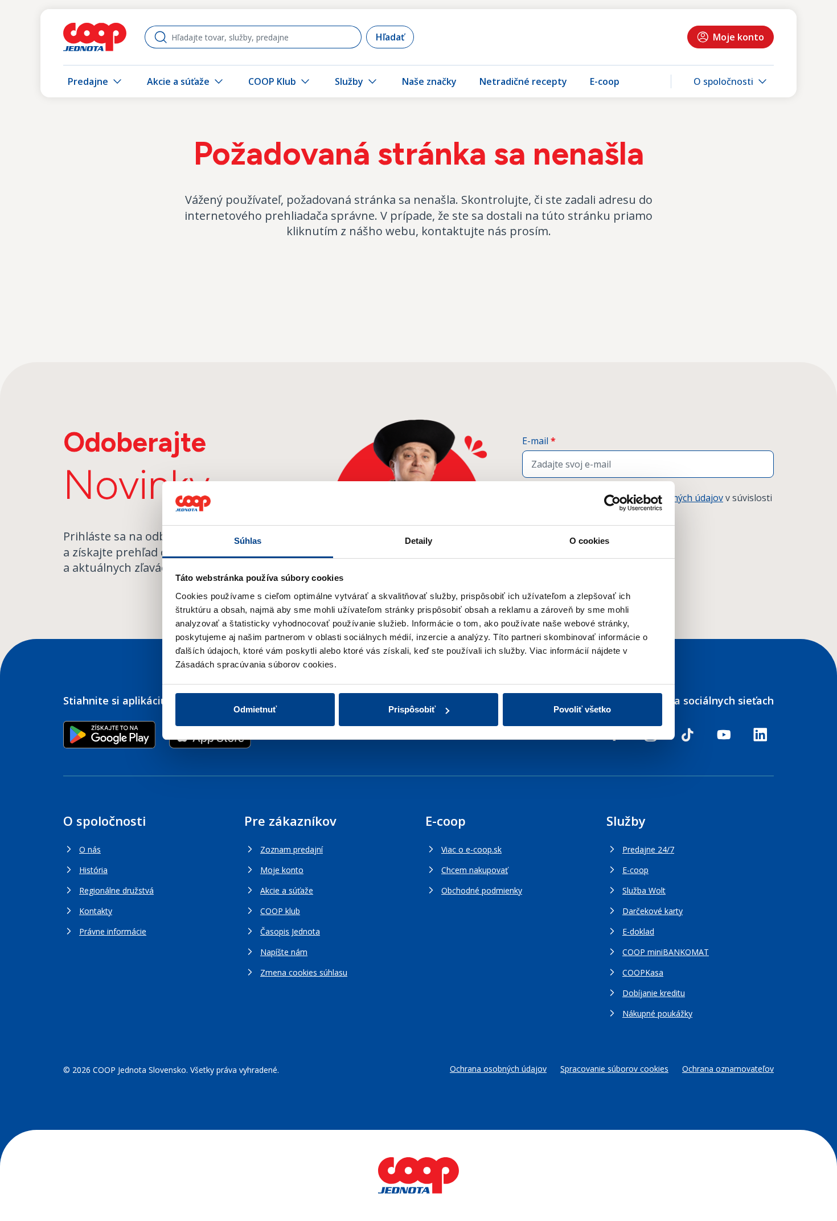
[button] (731, 81)
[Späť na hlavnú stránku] (94, 37)
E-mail (539, 441)
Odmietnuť (255, 709)
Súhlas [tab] (248, 541)
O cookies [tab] (589, 541)
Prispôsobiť (412, 709)
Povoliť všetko (582, 709)
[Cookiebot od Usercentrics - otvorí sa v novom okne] (612, 503)
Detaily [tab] (419, 541)
